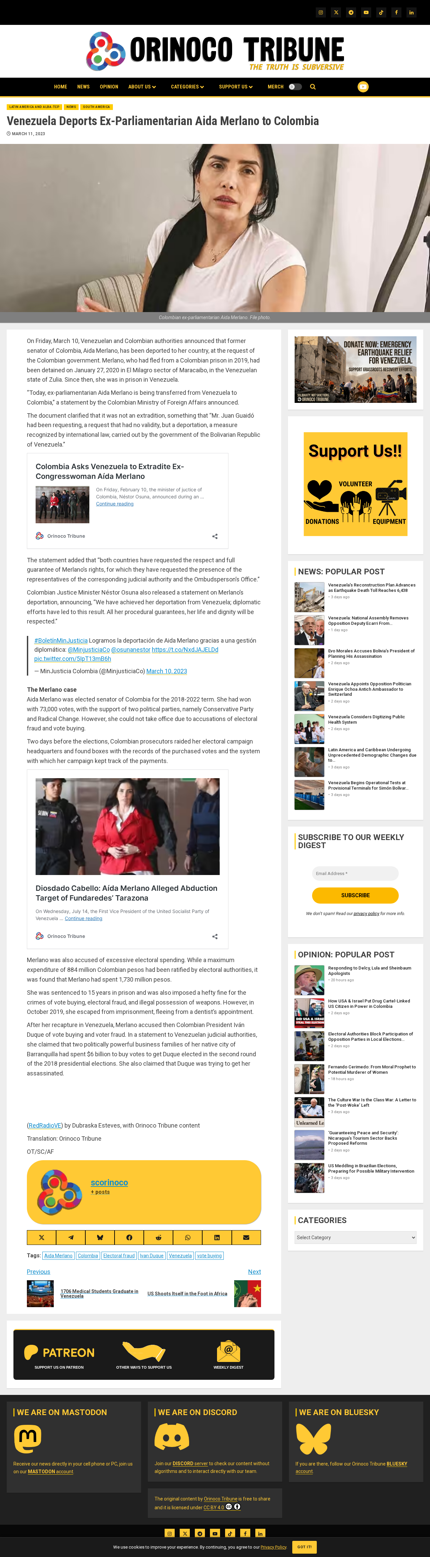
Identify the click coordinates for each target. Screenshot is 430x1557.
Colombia (88, 1255)
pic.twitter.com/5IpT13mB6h (72, 658)
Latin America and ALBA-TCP (34, 107)
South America (96, 107)
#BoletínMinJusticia (61, 640)
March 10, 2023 (166, 671)
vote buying (209, 1255)
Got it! (304, 1547)
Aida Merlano (58, 1255)
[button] (313, 87)
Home (60, 87)
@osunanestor (130, 649)
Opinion (109, 87)
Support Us (233, 87)
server (190, 1463)
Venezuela (180, 1255)
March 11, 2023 (28, 133)
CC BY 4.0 (214, 1507)
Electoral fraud (119, 1255)
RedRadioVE (45, 1125)
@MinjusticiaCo (89, 649)
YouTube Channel (352, 86)
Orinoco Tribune (221, 1499)
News (83, 87)
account (50, 1471)
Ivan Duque (152, 1255)
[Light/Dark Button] (295, 86)
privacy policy (366, 913)
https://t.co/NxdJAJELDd (185, 649)
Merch (276, 87)
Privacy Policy (273, 1547)
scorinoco (109, 1182)
